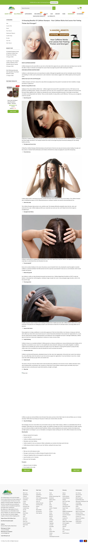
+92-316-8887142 (5, 533)
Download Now (54, 2)
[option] (13, 100)
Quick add (13, 111)
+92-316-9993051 (5, 529)
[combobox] (36, 8)
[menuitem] (13, 23)
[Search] (38, 8)
